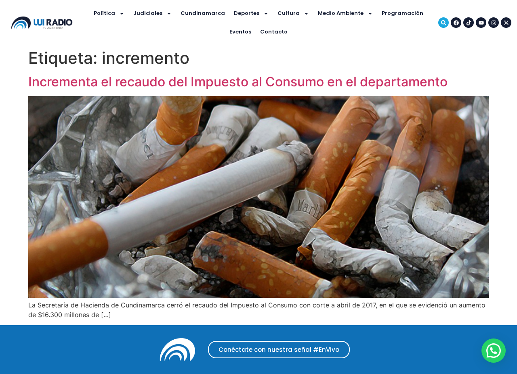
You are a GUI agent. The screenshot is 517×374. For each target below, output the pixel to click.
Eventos (240, 32)
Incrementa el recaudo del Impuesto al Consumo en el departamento (238, 82)
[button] (493, 350)
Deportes (246, 13)
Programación (402, 13)
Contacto (274, 32)
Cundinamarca (203, 13)
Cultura (288, 13)
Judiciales (147, 13)
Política (104, 13)
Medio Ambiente (341, 13)
